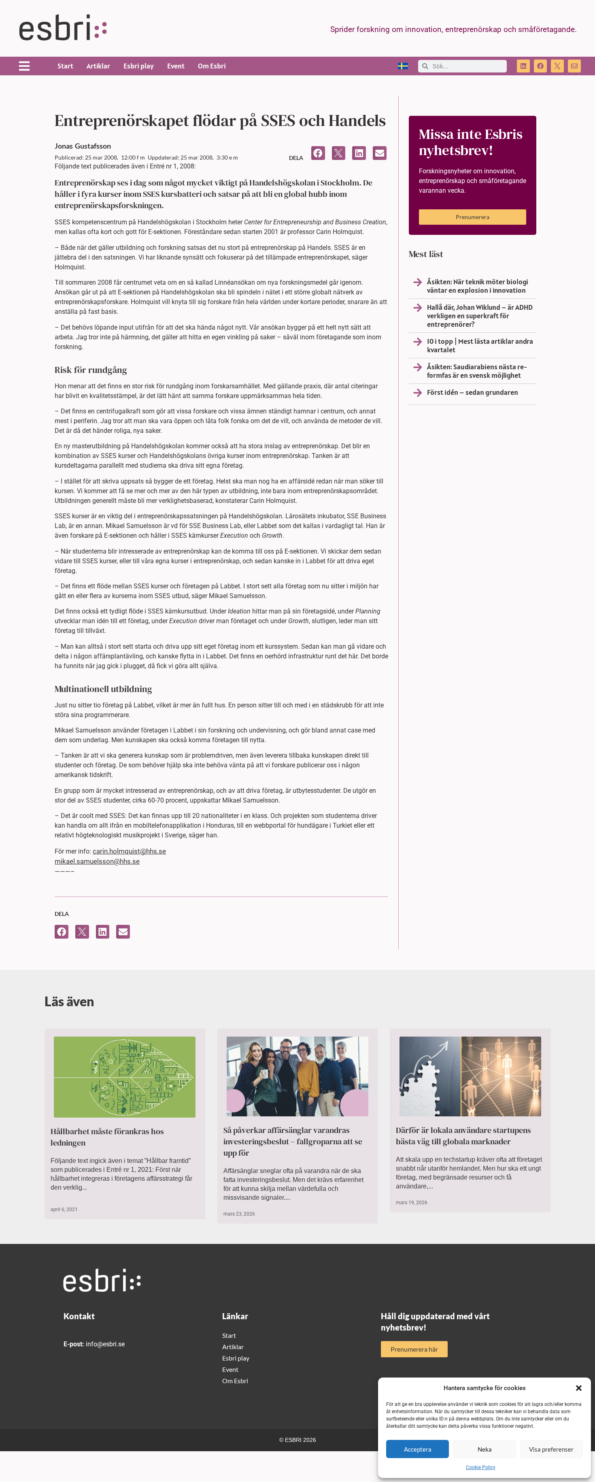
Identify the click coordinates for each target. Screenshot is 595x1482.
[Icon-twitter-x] (557, 66)
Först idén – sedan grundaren (472, 392)
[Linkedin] (523, 66)
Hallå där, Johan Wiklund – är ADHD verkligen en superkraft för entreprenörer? (480, 315)
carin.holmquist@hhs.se (129, 851)
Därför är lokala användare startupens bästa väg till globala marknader (463, 1135)
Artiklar (98, 65)
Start (65, 65)
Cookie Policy (480, 1467)
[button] (579, 1388)
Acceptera (417, 1449)
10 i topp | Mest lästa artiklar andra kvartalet (480, 345)
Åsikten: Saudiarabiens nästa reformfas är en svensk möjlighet (477, 371)
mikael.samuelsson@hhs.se (97, 861)
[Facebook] (540, 66)
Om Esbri (212, 65)
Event (176, 65)
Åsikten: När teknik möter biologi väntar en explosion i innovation (477, 286)
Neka (485, 1449)
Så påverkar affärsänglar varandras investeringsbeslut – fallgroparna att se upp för (292, 1141)
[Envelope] (574, 66)
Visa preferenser (551, 1449)
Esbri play (138, 65)
